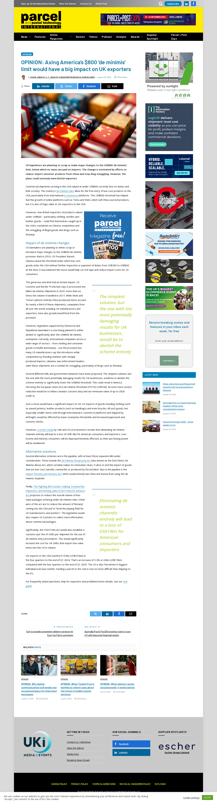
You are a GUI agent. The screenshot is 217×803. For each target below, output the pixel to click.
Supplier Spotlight (152, 36)
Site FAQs (160, 783)
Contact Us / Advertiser (79, 742)
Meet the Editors (67, 3)
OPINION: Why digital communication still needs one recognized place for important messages (39, 689)
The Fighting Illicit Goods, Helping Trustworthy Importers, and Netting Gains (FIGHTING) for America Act (55, 491)
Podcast (107, 36)
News (24, 36)
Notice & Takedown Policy (135, 783)
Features (40, 36)
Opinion (80, 36)
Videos (93, 36)
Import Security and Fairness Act (43, 473)
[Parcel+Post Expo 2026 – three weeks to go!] (151, 426)
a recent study (45, 429)
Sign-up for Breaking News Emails (38, 3)
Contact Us (86, 3)
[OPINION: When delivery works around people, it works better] (118, 665)
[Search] (160, 3)
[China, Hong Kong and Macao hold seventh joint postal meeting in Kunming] (151, 388)
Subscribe (173, 3)
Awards (135, 36)
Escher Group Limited (177, 752)
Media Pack (101, 3)
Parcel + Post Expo (179, 36)
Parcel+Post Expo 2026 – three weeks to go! (178, 423)
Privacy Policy (79, 783)
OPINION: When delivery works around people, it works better (117, 685)
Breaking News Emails (78, 760)
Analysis (121, 36)
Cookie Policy (59, 783)
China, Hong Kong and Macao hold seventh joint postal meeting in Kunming (179, 386)
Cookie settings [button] (191, 797)
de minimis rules (65, 190)
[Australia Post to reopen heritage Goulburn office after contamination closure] (151, 407)
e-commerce (71, 195)
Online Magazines (56, 36)
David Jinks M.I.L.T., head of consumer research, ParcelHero (63, 77)
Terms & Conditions (104, 783)
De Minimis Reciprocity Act (76, 460)
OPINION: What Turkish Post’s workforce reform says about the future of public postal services (77, 689)
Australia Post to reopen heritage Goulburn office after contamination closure (179, 405)
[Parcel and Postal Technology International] (41, 20)
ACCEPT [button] (207, 797)
